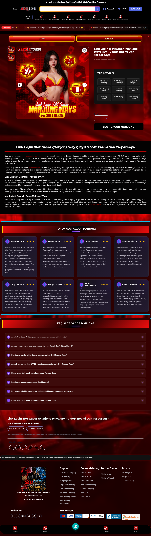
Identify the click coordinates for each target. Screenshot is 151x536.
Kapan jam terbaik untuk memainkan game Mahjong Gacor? (34, 373)
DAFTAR (109, 38)
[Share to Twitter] (11, 447)
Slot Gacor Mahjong (34, 156)
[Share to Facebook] (18, 447)
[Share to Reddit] (36, 447)
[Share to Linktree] (24, 447)
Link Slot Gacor (95, 204)
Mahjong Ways (34, 167)
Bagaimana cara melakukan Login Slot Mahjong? (30, 382)
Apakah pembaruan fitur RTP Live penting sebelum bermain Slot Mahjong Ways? (42, 364)
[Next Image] (85, 85)
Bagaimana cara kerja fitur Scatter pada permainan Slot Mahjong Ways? (39, 355)
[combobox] (67, 9)
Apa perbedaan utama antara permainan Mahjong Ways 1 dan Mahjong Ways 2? (42, 346)
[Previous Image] (20, 85)
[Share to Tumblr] (42, 447)
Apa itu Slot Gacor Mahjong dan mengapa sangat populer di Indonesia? (39, 337)
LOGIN (42, 38)
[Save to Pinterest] (30, 447)
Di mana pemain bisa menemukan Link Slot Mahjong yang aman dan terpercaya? (42, 391)
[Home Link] (28, 9)
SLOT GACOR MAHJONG (119, 126)
